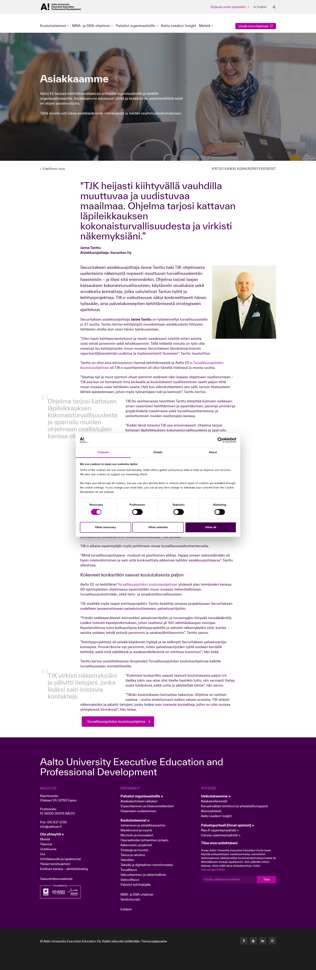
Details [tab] (158, 452)
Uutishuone (48, 849)
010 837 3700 (57, 822)
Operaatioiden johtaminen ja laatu (144, 840)
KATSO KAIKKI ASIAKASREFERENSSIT (244, 169)
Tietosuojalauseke (154, 941)
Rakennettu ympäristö (136, 845)
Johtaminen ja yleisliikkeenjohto (143, 825)
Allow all (210, 527)
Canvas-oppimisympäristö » (220, 835)
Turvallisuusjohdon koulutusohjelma (116, 721)
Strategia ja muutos (134, 850)
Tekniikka (127, 860)
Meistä (45, 839)
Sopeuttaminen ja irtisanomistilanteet (147, 806)
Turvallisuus (129, 869)
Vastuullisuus (130, 879)
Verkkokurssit (130, 899)
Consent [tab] (103, 452)
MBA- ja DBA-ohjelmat (137, 894)
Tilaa (266, 879)
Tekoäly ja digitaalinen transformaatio (147, 864)
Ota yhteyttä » (52, 834)
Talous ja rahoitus (133, 855)
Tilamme (46, 844)
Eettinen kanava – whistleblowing (64, 869)
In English (260, 7)
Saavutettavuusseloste (56, 878)
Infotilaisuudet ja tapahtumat (60, 859)
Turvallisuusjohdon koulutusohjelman (147, 584)
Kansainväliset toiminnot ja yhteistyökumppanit (234, 806)
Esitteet (126, 909)
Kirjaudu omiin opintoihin (229, 7)
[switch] (137, 512)
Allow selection (158, 527)
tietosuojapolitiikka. (213, 869)
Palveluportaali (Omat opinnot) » (227, 825)
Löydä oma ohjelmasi (253, 26)
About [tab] (213, 452)
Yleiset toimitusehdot (55, 864)
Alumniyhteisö (211, 811)
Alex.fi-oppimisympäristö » (220, 830)
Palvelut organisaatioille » (142, 796)
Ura (42, 854)
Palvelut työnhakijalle (136, 884)
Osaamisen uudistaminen (138, 811)
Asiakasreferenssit (214, 801)
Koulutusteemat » (135, 820)
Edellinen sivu (54, 169)
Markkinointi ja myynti (136, 830)
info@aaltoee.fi (51, 826)
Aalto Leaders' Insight (178, 26)
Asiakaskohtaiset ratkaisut (139, 801)
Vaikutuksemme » (216, 796)
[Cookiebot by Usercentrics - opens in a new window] (220, 440)
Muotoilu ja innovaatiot (137, 835)
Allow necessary (105, 527)
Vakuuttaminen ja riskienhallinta (143, 874)
